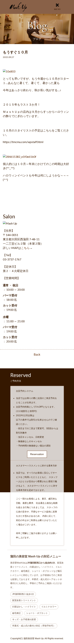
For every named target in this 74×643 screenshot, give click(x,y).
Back (37, 354)
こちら (25, 247)
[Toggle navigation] (57, 6)
